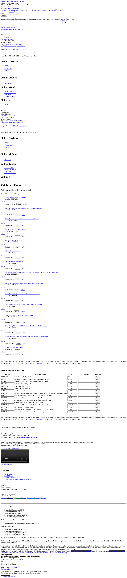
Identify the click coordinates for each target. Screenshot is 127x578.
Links (44, 10)
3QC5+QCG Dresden (19, 49)
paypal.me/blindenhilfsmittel (14, 44)
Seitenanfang (4, 552)
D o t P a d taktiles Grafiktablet (10, 95)
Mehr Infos (14, 576)
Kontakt (23, 10)
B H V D (7, 67)
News (29, 10)
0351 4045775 (7, 6)
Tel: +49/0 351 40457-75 (8, 39)
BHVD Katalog (9, 476)
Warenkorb (52, 10)
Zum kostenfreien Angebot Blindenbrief (12, 29)
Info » (25, 204)
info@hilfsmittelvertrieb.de (11, 8)
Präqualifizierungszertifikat (13, 556)
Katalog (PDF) (57, 552)
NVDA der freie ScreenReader (10, 448)
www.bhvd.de (21, 46)
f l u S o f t (7, 83)
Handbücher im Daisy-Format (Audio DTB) (17, 479)
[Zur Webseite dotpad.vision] (15, 463)
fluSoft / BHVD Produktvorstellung (10, 92)
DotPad (6, 70)
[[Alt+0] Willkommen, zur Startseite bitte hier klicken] (12, 1)
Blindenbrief (8, 69)
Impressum (37, 10)
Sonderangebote (13, 10)
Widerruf (22, 552)
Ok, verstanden (5, 576)
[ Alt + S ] (64, 22)
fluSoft (6, 65)
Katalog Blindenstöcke (11, 477)
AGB (17, 552)
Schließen (13, 567)
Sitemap (64, 552)
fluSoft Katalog (9, 474)
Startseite (11, 12)
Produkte (3, 10)
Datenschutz (29, 552)
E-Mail (44, 498)
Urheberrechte (38, 552)
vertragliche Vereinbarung (35, 363)
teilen (5, 498)
